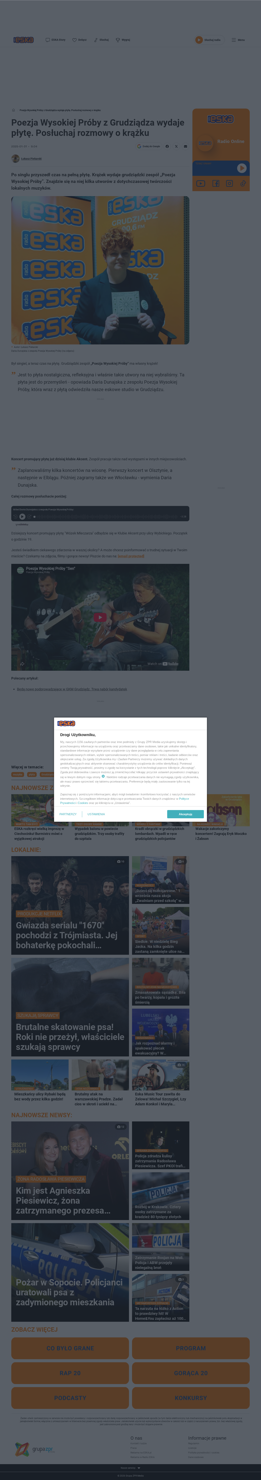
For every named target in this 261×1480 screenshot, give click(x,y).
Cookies (83, 803)
